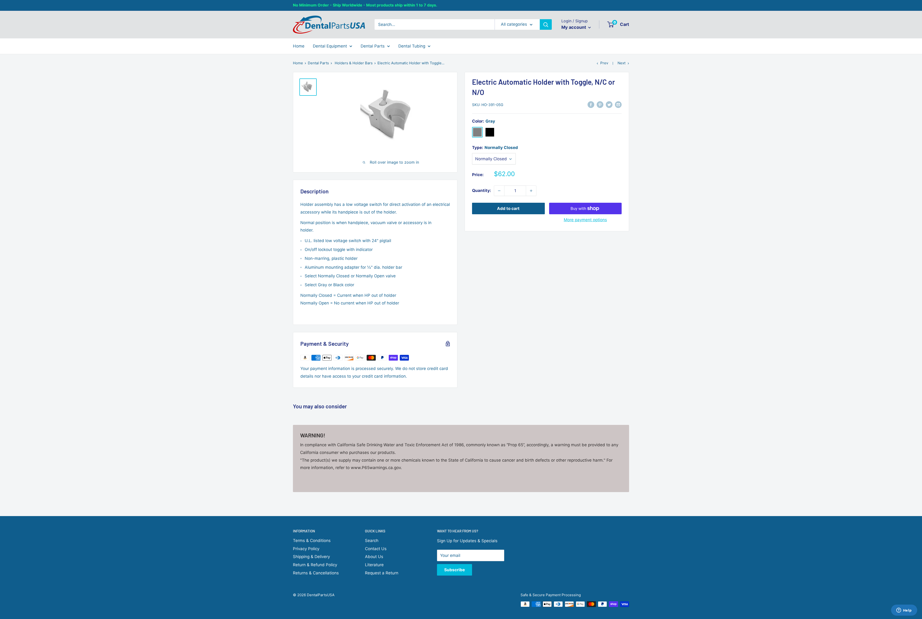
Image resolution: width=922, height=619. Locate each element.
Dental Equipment (330, 45)
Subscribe (454, 569)
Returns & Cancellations (316, 573)
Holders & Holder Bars (354, 63)
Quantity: (481, 190)
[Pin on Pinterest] (600, 104)
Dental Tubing (411, 45)
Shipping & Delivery (311, 556)
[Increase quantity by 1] (531, 191)
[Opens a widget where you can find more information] (904, 611)
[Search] (546, 24)
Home (298, 45)
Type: (495, 147)
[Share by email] (618, 104)
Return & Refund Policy (315, 564)
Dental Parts (373, 45)
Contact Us (376, 548)
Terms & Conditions (312, 540)
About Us (374, 556)
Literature (374, 564)
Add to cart (508, 208)
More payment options (585, 219)
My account (574, 27)
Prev (604, 63)
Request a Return (381, 573)
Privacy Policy (306, 548)
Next (621, 63)
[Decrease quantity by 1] (499, 191)
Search (371, 540)
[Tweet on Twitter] (609, 104)
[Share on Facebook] (591, 104)
